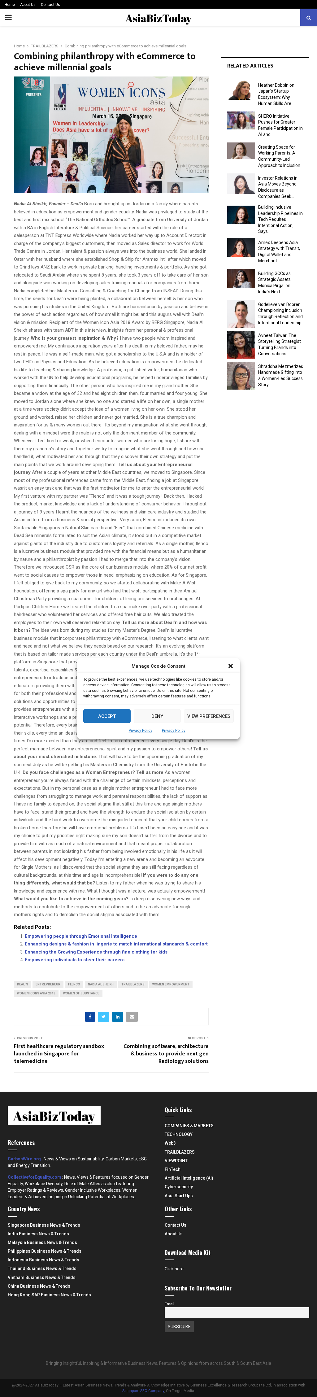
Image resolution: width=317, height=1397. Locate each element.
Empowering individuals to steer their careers (74, 960)
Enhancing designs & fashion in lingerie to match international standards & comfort (116, 944)
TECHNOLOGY (179, 1134)
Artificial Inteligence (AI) (189, 1178)
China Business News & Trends (39, 1286)
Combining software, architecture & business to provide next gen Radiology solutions (166, 1054)
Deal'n (22, 984)
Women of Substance (81, 993)
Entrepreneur (48, 984)
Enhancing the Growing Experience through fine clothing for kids (96, 952)
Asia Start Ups (179, 1195)
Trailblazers (133, 984)
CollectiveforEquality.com (34, 1177)
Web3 (170, 1143)
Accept (107, 716)
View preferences (208, 716)
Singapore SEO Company (143, 1391)
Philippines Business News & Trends (44, 1251)
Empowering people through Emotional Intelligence (81, 936)
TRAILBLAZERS (180, 1152)
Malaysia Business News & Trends (42, 1242)
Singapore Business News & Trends (44, 1225)
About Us (28, 4)
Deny (157, 716)
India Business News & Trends (38, 1233)
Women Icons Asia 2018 (36, 993)
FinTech (172, 1169)
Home (10, 4)
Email (169, 1304)
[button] (231, 666)
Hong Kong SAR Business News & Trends (49, 1294)
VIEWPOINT (176, 1160)
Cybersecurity (179, 1186)
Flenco (74, 984)
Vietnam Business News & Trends (42, 1277)
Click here (174, 1268)
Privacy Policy (140, 730)
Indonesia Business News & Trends (43, 1259)
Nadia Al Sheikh (101, 984)
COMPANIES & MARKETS (189, 1125)
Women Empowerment (170, 984)
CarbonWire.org (24, 1158)
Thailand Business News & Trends (42, 1268)
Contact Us (50, 4)
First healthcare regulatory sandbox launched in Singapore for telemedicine (59, 1054)
